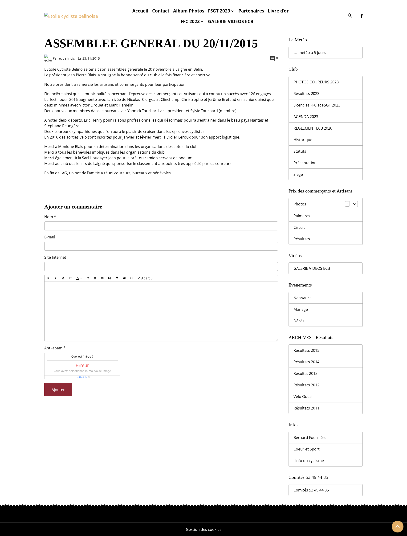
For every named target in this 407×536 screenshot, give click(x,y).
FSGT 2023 (219, 11)
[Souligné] (63, 278)
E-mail (49, 237)
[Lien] (102, 278)
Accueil (140, 11)
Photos (299, 204)
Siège (298, 174)
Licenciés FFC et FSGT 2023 (316, 105)
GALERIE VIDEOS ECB (230, 21)
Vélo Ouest (303, 396)
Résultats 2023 (306, 93)
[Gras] (48, 278)
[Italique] (55, 278)
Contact (160, 11)
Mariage (300, 309)
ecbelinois (67, 58)
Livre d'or (278, 11)
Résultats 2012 (306, 385)
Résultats (301, 238)
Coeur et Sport (306, 449)
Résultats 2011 (306, 408)
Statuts (299, 151)
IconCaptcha (81, 377)
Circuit (299, 227)
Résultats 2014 (306, 361)
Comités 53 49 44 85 (311, 490)
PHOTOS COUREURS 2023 (316, 82)
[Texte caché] (109, 278)
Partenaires (251, 11)
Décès (298, 320)
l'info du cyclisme (308, 460)
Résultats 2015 (306, 350)
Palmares (301, 215)
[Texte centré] (95, 278)
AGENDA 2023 (305, 116)
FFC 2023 (190, 21)
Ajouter (58, 389)
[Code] (131, 278)
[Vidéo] (124, 278)
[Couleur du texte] (79, 278)
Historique (302, 139)
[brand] (72, 16)
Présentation (305, 162)
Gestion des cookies (203, 529)
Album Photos (188, 11)
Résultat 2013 (305, 373)
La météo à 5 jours (309, 52)
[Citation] (87, 278)
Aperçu (146, 278)
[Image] (117, 278)
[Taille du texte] (70, 278)
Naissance (302, 297)
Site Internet (55, 257)
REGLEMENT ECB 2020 (312, 128)
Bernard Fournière (309, 437)
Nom (48, 216)
